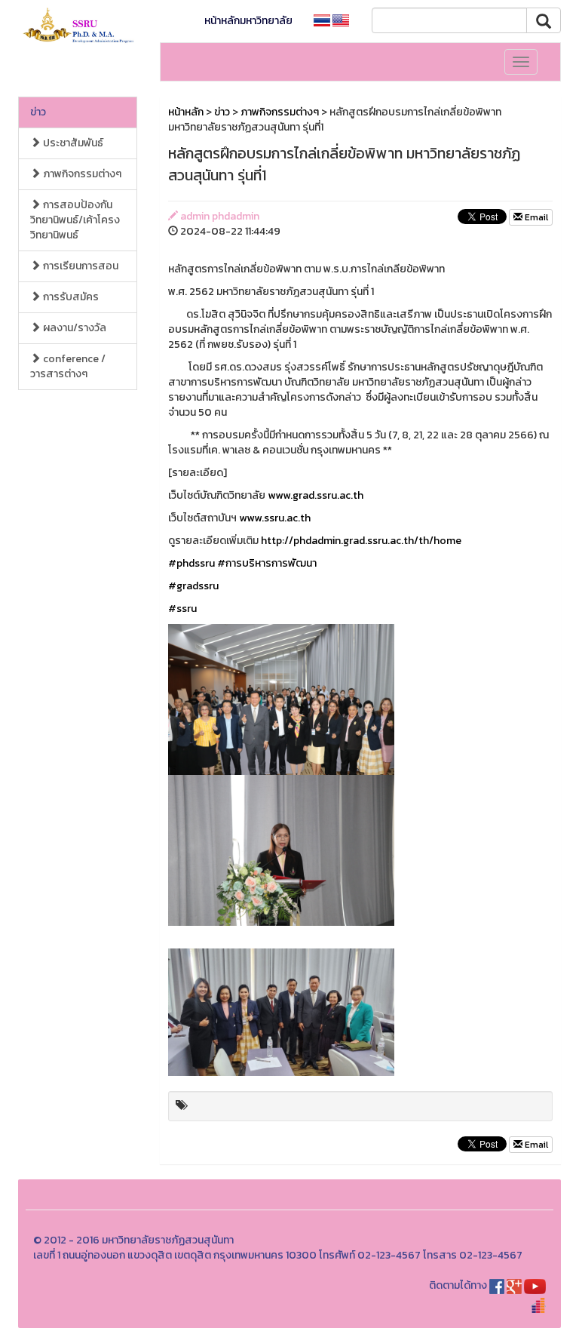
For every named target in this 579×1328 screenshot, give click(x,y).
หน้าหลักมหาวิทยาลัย (248, 21)
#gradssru (193, 586)
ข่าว (38, 112)
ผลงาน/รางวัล (73, 328)
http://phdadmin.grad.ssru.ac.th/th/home (361, 541)
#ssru (182, 608)
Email (535, 217)
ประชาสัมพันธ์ (72, 143)
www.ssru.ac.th (275, 518)
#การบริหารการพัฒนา (267, 563)
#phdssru (191, 563)
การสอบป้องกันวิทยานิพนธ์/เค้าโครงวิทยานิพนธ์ (75, 220)
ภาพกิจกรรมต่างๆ (81, 174)
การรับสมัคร (70, 297)
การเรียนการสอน (79, 266)
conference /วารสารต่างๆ (68, 366)
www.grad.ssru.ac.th (315, 495)
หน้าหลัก (186, 112)
